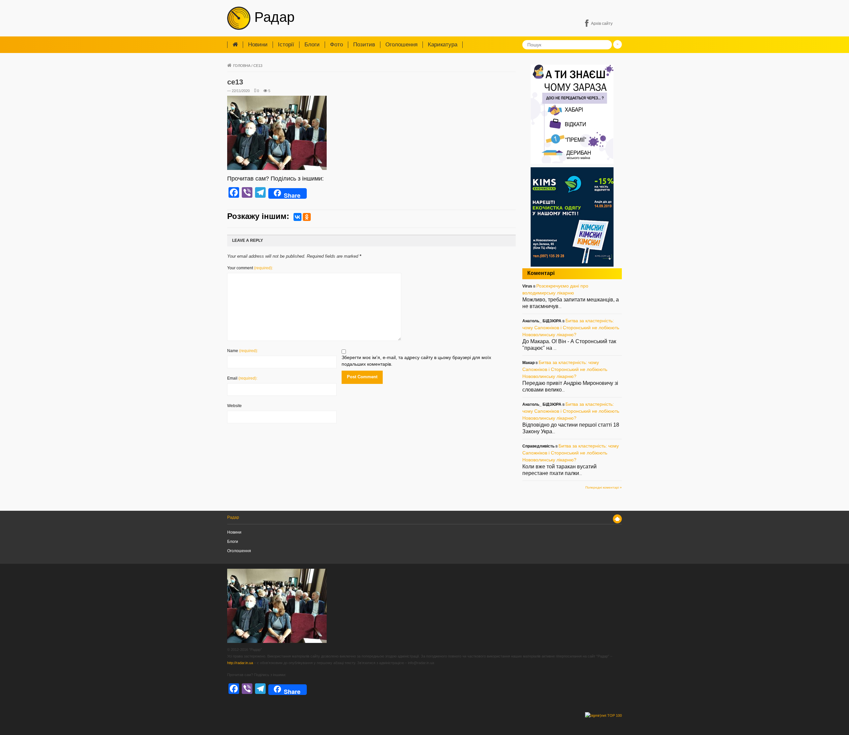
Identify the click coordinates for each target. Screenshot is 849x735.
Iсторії (286, 44)
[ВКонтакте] (297, 217)
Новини (258, 44)
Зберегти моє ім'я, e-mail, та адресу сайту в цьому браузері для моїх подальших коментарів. (416, 361)
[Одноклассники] (307, 217)
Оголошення (401, 44)
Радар (272, 17)
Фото (336, 44)
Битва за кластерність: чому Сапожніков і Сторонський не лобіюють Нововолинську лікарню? (570, 327)
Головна (241, 66)
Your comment (250, 268)
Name (242, 350)
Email (242, 378)
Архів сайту (602, 23)
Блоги (312, 44)
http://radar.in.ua (240, 663)
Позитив (364, 44)
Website (234, 405)
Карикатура (442, 44)
